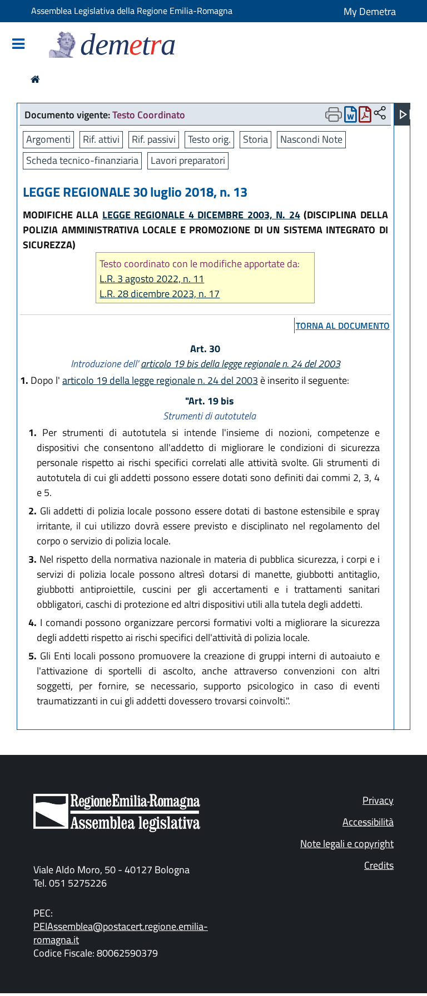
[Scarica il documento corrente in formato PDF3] (365, 116)
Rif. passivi (154, 139)
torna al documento (343, 325)
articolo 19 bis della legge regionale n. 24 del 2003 (240, 363)
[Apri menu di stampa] (333, 114)
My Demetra (370, 11)
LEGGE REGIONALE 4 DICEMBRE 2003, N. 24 (201, 214)
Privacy (378, 800)
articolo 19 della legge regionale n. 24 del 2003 (160, 380)
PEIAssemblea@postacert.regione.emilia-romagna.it (120, 933)
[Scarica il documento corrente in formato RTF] (350, 116)
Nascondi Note (311, 139)
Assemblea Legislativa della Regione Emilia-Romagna (131, 10)
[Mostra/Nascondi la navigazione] (18, 45)
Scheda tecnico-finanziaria (82, 160)
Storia (255, 139)
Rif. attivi (101, 139)
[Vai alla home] (35, 79)
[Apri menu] (405, 114)
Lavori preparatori (188, 160)
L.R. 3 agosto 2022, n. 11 (152, 278)
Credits (379, 865)
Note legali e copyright (347, 843)
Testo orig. (209, 139)
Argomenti (48, 139)
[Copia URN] (379, 113)
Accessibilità (368, 821)
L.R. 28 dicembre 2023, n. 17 (160, 293)
